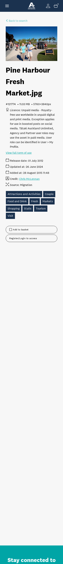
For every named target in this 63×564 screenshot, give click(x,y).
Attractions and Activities (24, 194)
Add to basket (21, 229)
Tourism (41, 208)
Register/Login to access (23, 238)
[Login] (48, 6)
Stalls (27, 208)
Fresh (34, 201)
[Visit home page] (31, 6)
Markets (48, 201)
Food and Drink (17, 201)
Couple (49, 194)
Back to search (18, 21)
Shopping (14, 208)
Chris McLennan (29, 179)
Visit (10, 216)
